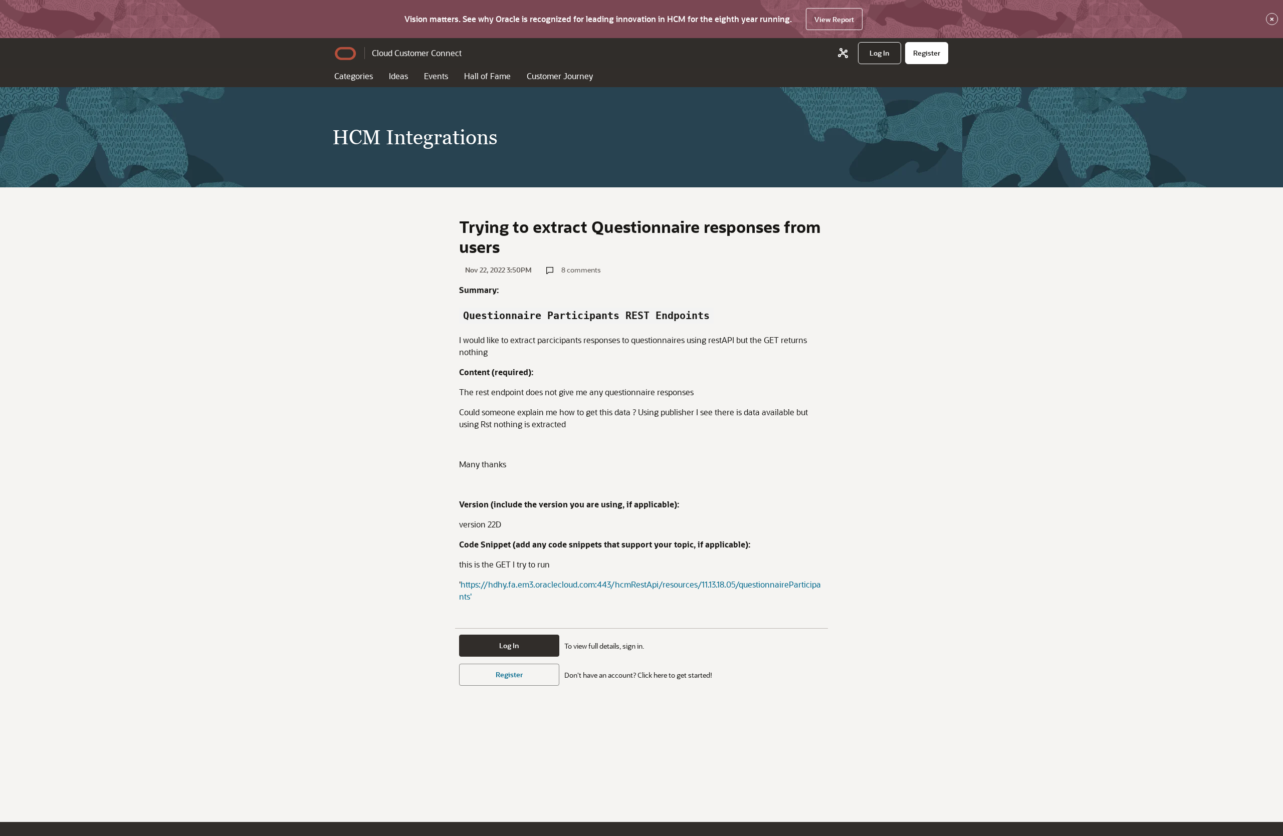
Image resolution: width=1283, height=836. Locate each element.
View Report (834, 19)
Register (509, 674)
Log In (509, 645)
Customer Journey (560, 76)
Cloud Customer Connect (417, 53)
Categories (353, 76)
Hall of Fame (487, 76)
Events (436, 76)
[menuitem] (879, 53)
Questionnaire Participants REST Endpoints (586, 316)
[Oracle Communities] (843, 53)
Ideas (398, 76)
